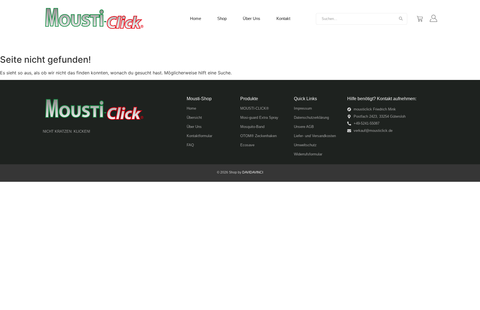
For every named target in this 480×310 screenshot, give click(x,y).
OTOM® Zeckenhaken (258, 136)
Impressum (303, 108)
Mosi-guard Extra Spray (259, 117)
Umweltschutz (305, 145)
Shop (222, 18)
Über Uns (251, 18)
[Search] (401, 19)
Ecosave (247, 145)
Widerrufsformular (308, 154)
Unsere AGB (304, 127)
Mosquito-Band (252, 127)
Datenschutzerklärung (311, 117)
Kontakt (283, 18)
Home (195, 18)
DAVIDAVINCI (252, 172)
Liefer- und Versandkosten (315, 136)
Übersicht (194, 117)
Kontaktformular (199, 136)
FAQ (190, 145)
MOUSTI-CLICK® (254, 108)
